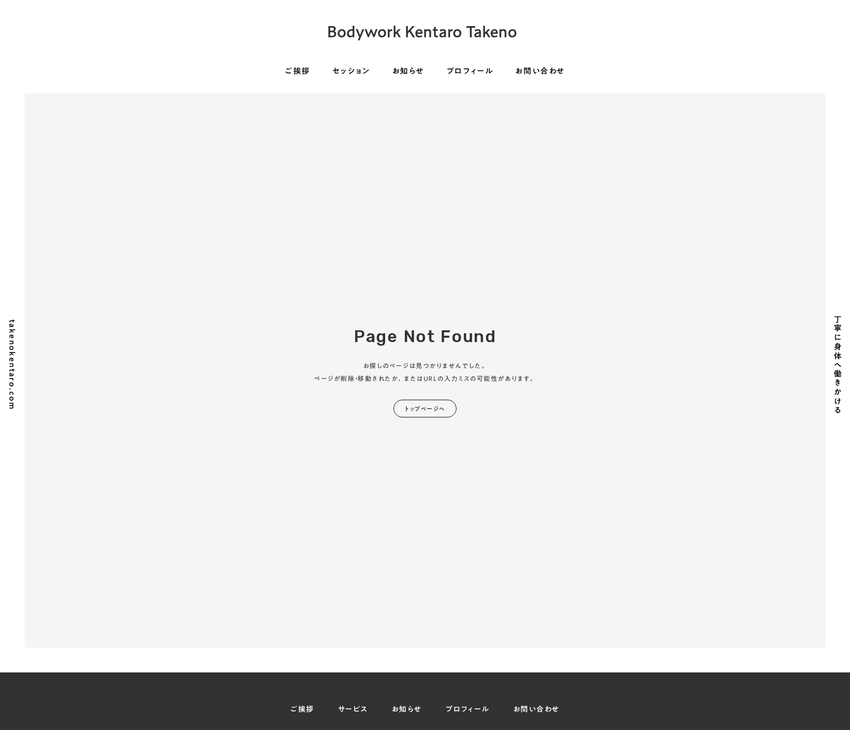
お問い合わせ (540, 71)
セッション (351, 71)
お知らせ (408, 71)
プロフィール (470, 71)
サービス (353, 709)
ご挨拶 (297, 71)
